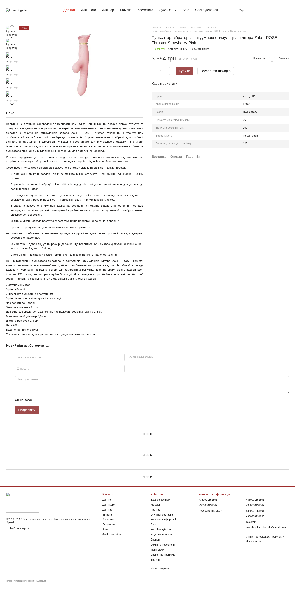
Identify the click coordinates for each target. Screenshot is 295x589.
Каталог (155, 504)
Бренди (155, 539)
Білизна (126, 10)
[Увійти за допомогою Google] (164, 356)
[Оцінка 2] (45, 399)
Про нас (155, 509)
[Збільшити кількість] (167, 71)
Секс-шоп (28, 519)
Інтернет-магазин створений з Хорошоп (26, 581)
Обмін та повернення (163, 544)
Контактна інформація (164, 519)
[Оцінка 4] (58, 399)
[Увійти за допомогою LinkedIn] (170, 356)
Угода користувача (162, 534)
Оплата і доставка (162, 514)
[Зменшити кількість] (154, 71)
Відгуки (155, 559)
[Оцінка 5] (65, 399)
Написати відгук (199, 49)
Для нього (88, 10)
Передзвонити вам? (210, 510)
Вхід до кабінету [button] (161, 499)
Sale (186, 10)
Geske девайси (206, 10)
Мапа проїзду (253, 541)
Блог (153, 524)
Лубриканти (168, 10)
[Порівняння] (254, 10)
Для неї (69, 10)
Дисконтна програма (163, 554)
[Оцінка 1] (39, 399)
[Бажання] (265, 10)
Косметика (145, 10)
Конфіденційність (161, 529)
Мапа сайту (158, 549)
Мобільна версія (19, 528)
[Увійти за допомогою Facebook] (157, 356)
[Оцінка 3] (52, 399)
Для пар (108, 10)
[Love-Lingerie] (22, 502)
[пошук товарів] (228, 10)
